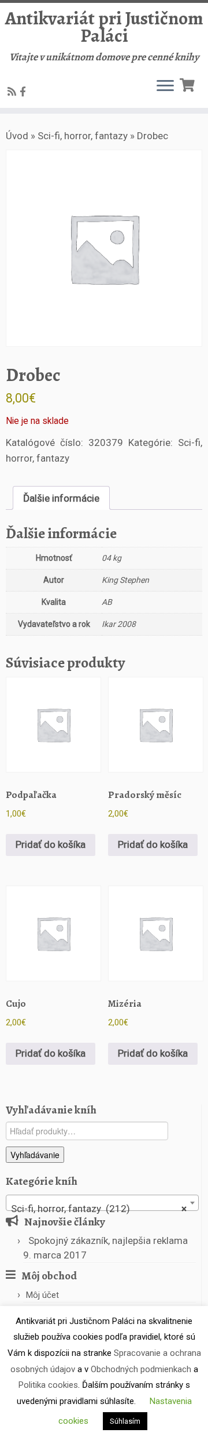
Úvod (17, 136)
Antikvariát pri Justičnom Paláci (104, 27)
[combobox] (102, 1203)
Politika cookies (48, 1385)
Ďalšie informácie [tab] (61, 498)
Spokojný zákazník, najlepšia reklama (108, 1240)
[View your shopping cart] (189, 84)
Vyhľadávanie (35, 1154)
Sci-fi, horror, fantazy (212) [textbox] (99, 1208)
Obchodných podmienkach (141, 1369)
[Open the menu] (165, 87)
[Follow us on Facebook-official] (24, 91)
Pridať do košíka (51, 844)
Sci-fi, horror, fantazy (83, 136)
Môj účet (42, 1295)
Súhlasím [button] (125, 1421)
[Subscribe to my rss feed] (14, 91)
